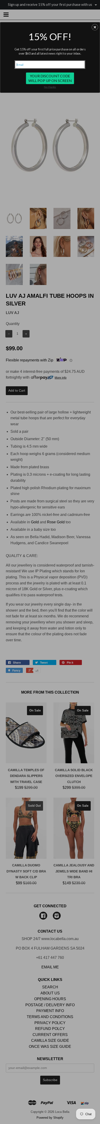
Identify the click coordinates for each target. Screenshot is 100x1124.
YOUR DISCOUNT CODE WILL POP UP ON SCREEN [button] (50, 78)
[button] (95, 27)
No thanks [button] (50, 86)
